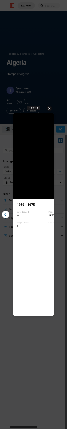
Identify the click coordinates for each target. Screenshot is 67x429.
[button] (5, 214)
